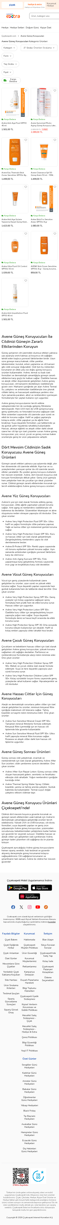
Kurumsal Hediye (51, 4)
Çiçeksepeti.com (9, 36)
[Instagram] (29, 907)
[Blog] (45, 907)
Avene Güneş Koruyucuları (32, 36)
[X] (21, 907)
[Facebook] (13, 907)
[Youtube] (37, 907)
